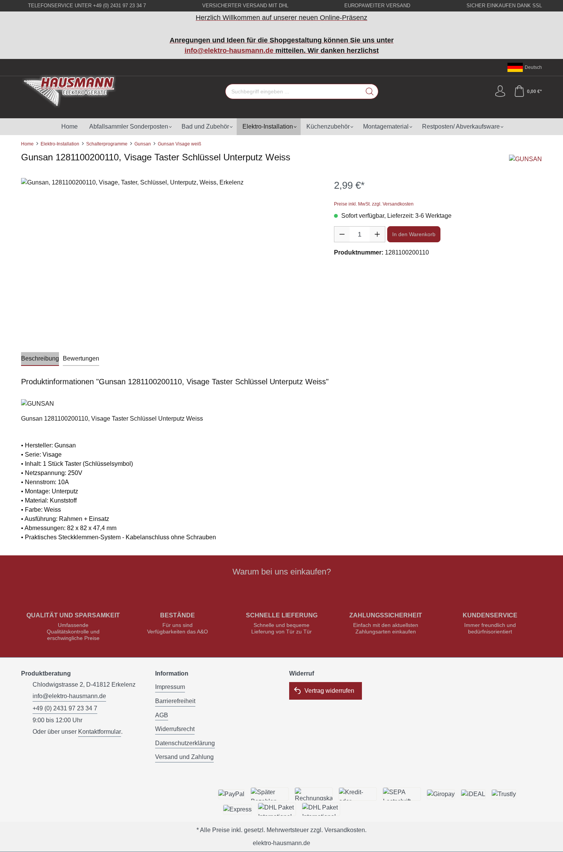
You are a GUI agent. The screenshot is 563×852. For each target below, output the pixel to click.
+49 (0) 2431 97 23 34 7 (65, 708)
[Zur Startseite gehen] (69, 91)
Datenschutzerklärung (185, 743)
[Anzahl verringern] (342, 234)
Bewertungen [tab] (81, 358)
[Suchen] (369, 91)
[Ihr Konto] (500, 91)
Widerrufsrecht (175, 729)
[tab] (40, 359)
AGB (161, 715)
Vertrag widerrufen (329, 690)
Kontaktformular (99, 731)
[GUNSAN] (525, 159)
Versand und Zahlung (184, 757)
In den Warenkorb (413, 234)
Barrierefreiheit (175, 701)
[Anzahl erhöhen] (377, 234)
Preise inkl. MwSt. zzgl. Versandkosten (374, 204)
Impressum (170, 687)
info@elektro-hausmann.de (229, 50)
